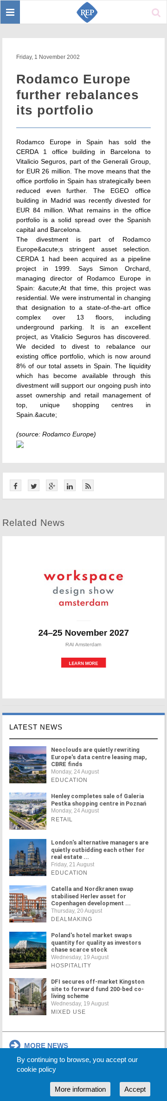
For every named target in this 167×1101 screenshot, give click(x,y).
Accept (135, 1089)
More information (80, 1089)
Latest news (36, 727)
